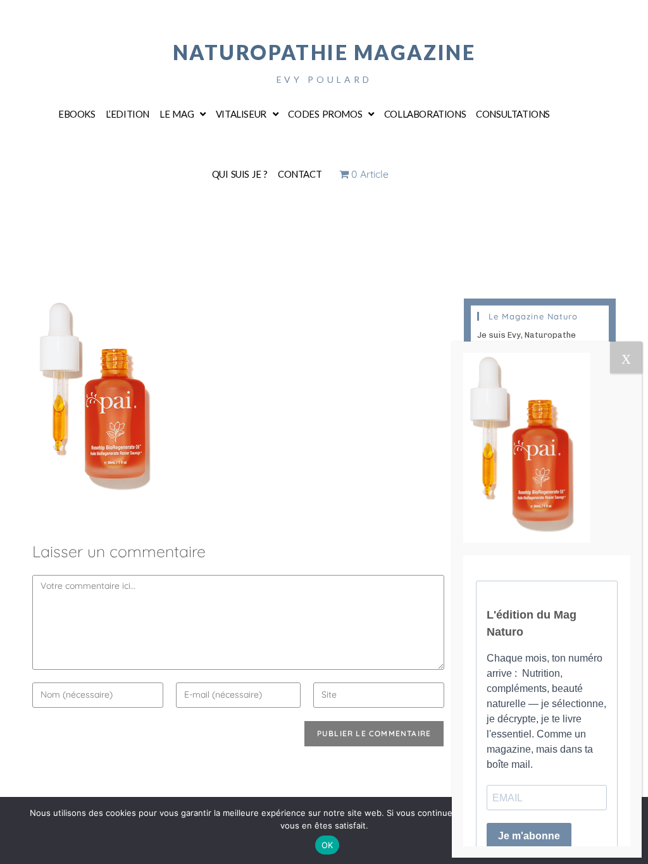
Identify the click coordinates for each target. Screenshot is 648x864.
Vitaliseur (241, 114)
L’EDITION (127, 114)
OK (327, 845)
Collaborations (425, 114)
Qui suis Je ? (240, 174)
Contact (299, 174)
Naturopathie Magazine (324, 52)
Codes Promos (325, 114)
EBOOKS (77, 114)
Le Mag (176, 114)
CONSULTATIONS (513, 114)
